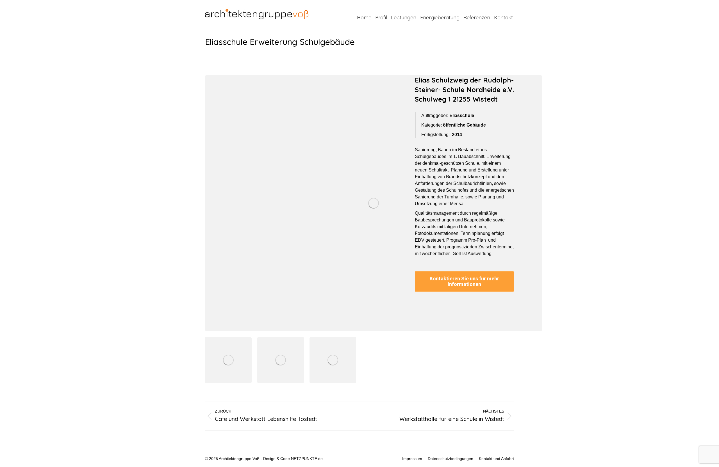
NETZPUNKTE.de (307, 458)
